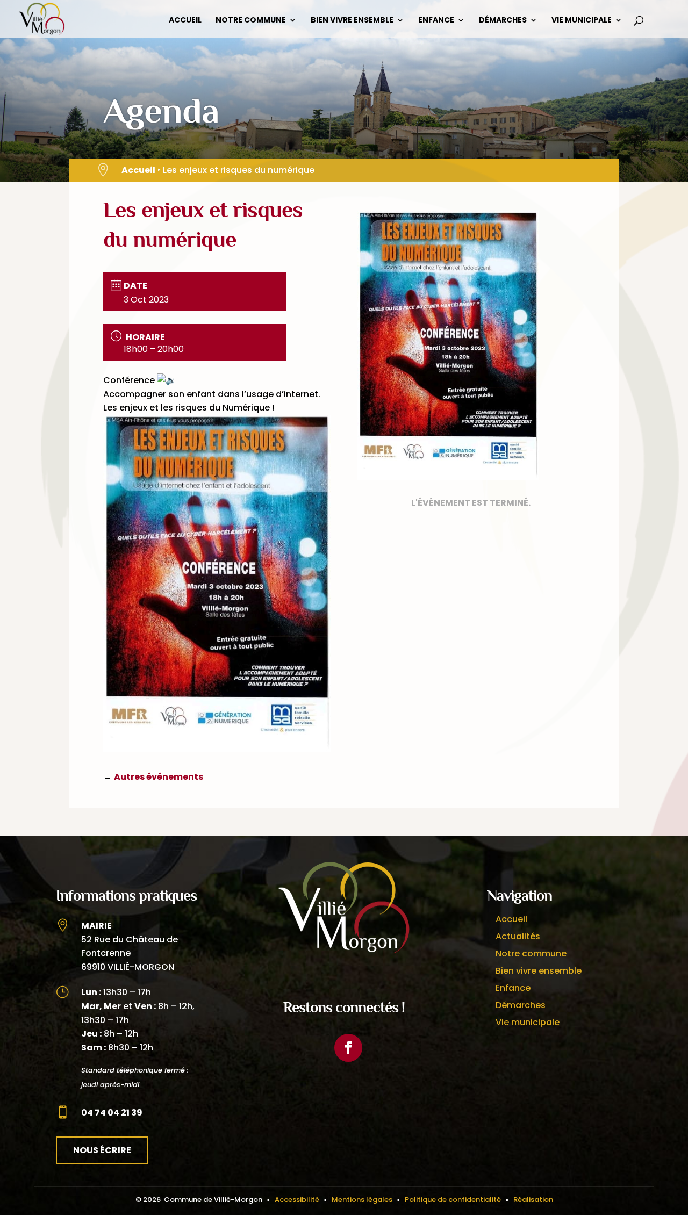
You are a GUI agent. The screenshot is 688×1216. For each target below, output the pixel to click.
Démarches (503, 20)
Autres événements (158, 777)
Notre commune (251, 20)
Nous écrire (102, 1150)
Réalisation (533, 1200)
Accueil (185, 20)
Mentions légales (362, 1200)
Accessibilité (297, 1200)
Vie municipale (581, 20)
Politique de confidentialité (453, 1200)
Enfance (436, 20)
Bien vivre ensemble (352, 20)
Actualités (518, 936)
